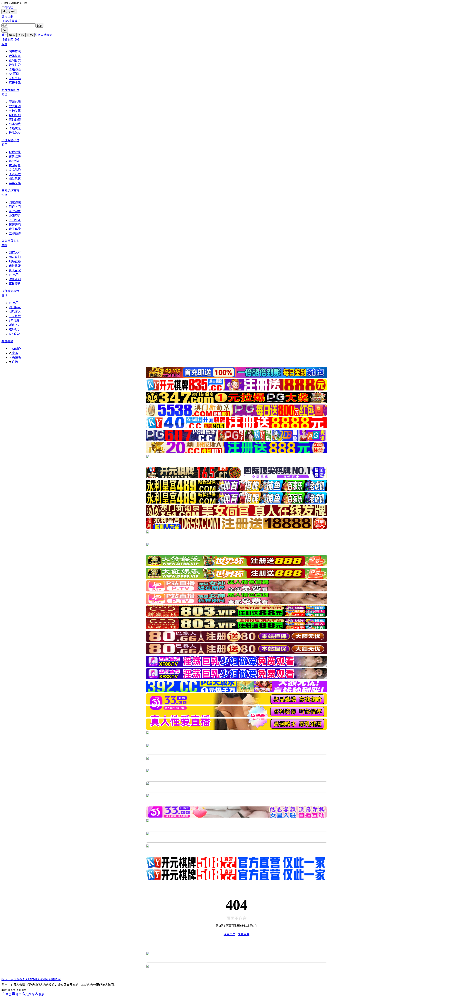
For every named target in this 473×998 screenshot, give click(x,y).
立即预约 (15, 233)
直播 (43, 35)
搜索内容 (243, 934)
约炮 (37, 35)
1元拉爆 (14, 320)
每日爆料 (15, 283)
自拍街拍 (15, 115)
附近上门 (15, 206)
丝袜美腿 (15, 110)
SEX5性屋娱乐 (11, 21)
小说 (30, 35)
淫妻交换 (15, 183)
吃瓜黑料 (15, 78)
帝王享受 (15, 229)
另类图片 (15, 124)
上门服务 (15, 220)
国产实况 (15, 51)
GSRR (18, 990)
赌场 (49, 35)
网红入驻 (15, 252)
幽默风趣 (15, 178)
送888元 (14, 329)
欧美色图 (15, 106)
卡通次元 (15, 128)
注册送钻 (15, 279)
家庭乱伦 (15, 169)
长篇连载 (15, 174)
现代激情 (15, 152)
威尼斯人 (15, 311)
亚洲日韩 (15, 60)
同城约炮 (15, 202)
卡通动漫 (15, 69)
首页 (4, 35)
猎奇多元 (15, 82)
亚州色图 (15, 101)
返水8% (14, 325)
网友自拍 (15, 257)
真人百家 (15, 270)
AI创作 (16, 348)
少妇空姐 (15, 215)
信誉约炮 (15, 224)
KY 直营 (14, 333)
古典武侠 (15, 156)
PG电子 (14, 274)
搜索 (39, 25)
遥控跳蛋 (15, 265)
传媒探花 (15, 56)
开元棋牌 (15, 316)
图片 (21, 35)
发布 (14, 353)
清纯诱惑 (15, 119)
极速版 (16, 357)
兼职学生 (15, 211)
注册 (10, 16)
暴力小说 (15, 161)
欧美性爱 (15, 64)
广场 (14, 362)
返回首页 (229, 934)
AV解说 (14, 73)
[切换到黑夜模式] (4, 30)
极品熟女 (15, 132)
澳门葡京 (15, 307)
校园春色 (15, 165)
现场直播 (15, 261)
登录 (4, 16)
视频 (12, 35)
